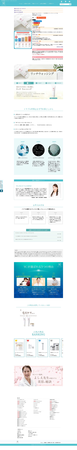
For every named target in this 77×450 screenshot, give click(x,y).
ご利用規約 (45, 442)
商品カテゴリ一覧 (16, 8)
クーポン (69, 2)
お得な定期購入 (43, 3)
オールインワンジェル (38, 401)
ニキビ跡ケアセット (53, 407)
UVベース (35, 406)
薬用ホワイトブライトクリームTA (22, 424)
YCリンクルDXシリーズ (20, 399)
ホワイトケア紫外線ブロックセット (55, 412)
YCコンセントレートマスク (37, 411)
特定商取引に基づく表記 (51, 442)
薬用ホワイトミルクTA (21, 411)
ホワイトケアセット (53, 404)
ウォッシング (35, 405)
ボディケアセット (52, 419)
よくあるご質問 (30, 433)
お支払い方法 (19, 432)
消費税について (19, 436)
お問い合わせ (30, 436)
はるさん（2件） (35, 34)
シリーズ (20, 8)
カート (65, 2)
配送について (19, 433)
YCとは (20, 3)
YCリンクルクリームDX (21, 402)
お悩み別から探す (52, 399)
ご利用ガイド (51, 3)
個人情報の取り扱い (58, 442)
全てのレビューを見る (60, 46)
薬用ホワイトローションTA (21, 420)
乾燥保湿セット (53, 408)
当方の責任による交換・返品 (32, 432)
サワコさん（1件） (35, 41)
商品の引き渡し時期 (20, 437)
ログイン (62, 2)
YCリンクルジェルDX (21, 401)
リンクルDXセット (53, 401)
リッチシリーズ (24, 8)
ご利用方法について (20, 429)
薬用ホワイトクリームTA (21, 414)
